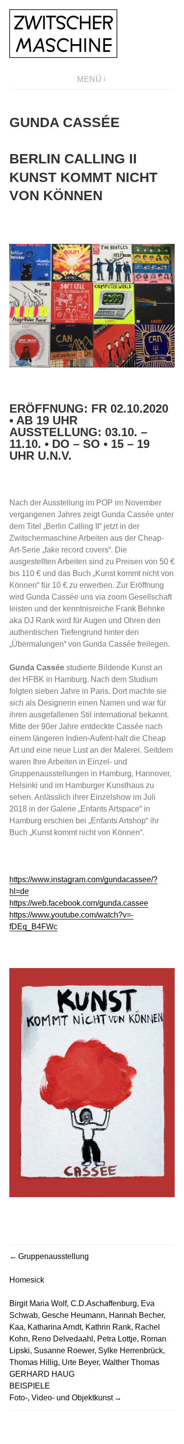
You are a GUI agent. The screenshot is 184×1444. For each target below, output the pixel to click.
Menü (89, 79)
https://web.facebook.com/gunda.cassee (78, 903)
